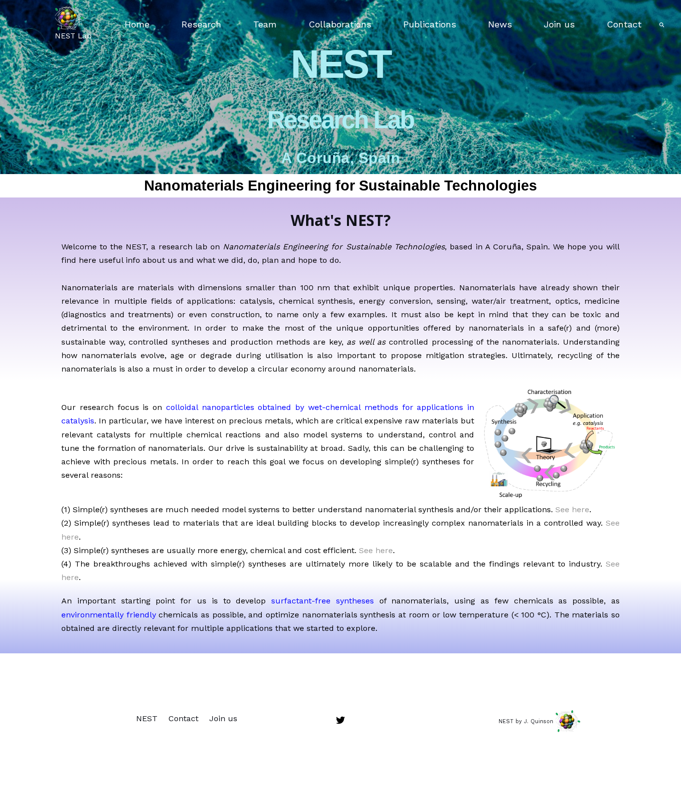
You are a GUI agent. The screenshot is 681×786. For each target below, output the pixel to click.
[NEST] (69, 16)
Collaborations (340, 24)
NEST (147, 718)
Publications (429, 24)
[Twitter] (340, 720)
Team (265, 24)
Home (137, 24)
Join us (559, 24)
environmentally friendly (108, 614)
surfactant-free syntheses (322, 600)
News (500, 24)
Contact (624, 24)
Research (201, 24)
